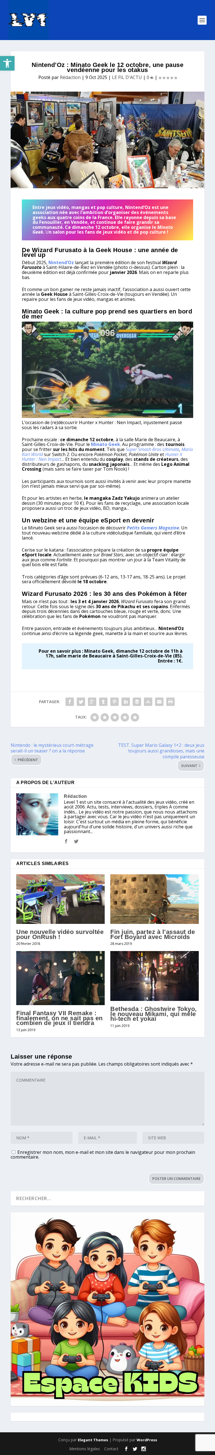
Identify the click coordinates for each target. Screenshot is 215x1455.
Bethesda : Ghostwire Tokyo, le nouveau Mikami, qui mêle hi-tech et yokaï (153, 1013)
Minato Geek (105, 444)
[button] (7, 63)
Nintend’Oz (61, 262)
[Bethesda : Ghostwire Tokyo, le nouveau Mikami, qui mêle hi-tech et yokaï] (154, 976)
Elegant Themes (93, 1439)
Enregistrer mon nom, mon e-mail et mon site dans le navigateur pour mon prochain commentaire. (103, 1154)
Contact (111, 1448)
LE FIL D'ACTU (127, 77)
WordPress (147, 1439)
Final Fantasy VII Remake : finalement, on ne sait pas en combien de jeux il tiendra (59, 1018)
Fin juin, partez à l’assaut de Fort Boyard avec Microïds (152, 934)
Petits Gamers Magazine (153, 528)
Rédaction (70, 77)
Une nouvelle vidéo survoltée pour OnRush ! (60, 934)
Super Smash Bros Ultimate (152, 449)
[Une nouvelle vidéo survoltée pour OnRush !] (60, 899)
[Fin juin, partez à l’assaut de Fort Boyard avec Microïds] (154, 899)
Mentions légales (84, 1448)
